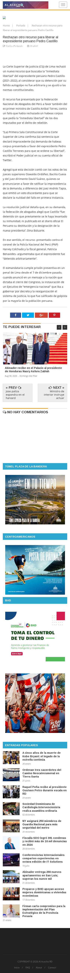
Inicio (17, 967)
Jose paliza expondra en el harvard (15, 394)
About (39, 967)
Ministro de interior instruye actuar (54, 394)
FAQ (28, 967)
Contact (52, 967)
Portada (21, 25)
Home (6, 25)
